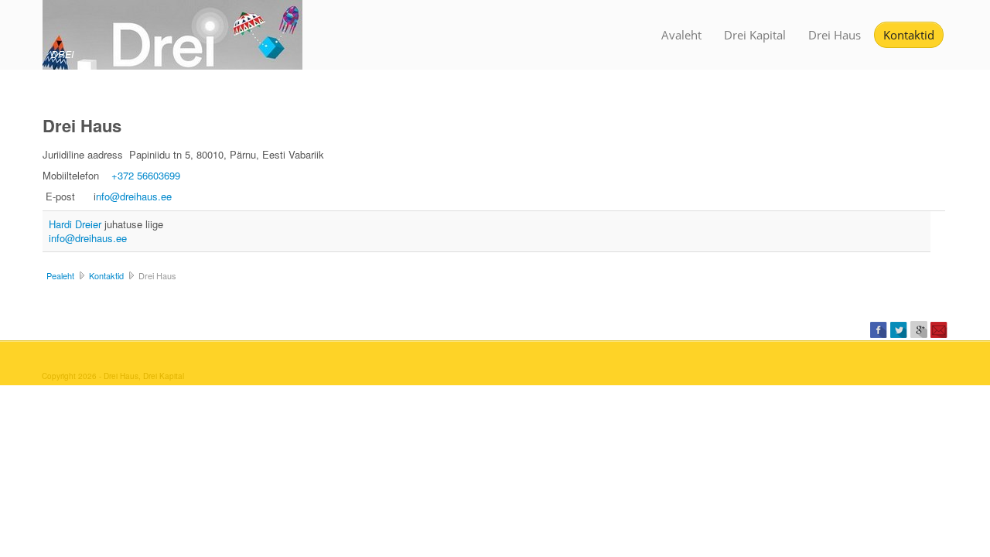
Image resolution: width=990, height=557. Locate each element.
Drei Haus (834, 35)
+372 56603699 (145, 175)
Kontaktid (908, 35)
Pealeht (60, 275)
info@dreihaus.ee (88, 238)
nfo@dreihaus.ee (134, 196)
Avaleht (681, 35)
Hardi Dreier (76, 224)
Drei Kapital (755, 35)
